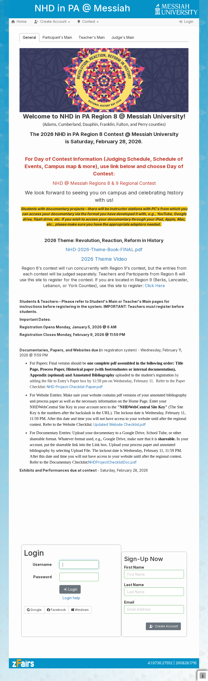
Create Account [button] (53, 21)
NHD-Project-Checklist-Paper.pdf (74, 387)
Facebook (58, 610)
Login (72, 589)
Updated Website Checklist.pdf (119, 424)
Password (42, 577)
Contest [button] (88, 21)
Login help (71, 598)
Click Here (155, 285)
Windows (81, 610)
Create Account (166, 626)
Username (42, 564)
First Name (134, 567)
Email (129, 602)
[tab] (29, 37)
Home (22, 21)
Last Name (134, 585)
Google (36, 610)
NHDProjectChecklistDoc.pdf (112, 462)
